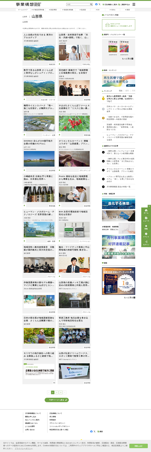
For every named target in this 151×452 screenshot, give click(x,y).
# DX (97, 10)
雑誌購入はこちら (31, 423)
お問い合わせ (30, 429)
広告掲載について (56, 413)
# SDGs (112, 10)
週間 (127, 91)
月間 (133, 91)
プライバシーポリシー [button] (24, 448)
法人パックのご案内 (32, 420)
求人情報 (53, 416)
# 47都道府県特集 (38, 10)
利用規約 (53, 420)
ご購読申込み (125, 4)
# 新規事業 (53, 10)
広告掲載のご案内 (111, 4)
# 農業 (127, 10)
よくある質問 (30, 426)
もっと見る (126, 59)
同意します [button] (138, 446)
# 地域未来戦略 (67, 10)
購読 (101, 431)
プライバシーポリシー (57, 423)
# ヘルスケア (23, 10)
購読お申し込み (30, 416)
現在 (120, 91)
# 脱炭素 (83, 10)
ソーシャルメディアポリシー (60, 426)
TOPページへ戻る (56, 400)
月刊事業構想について (33, 413)
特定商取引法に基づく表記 (59, 429)
